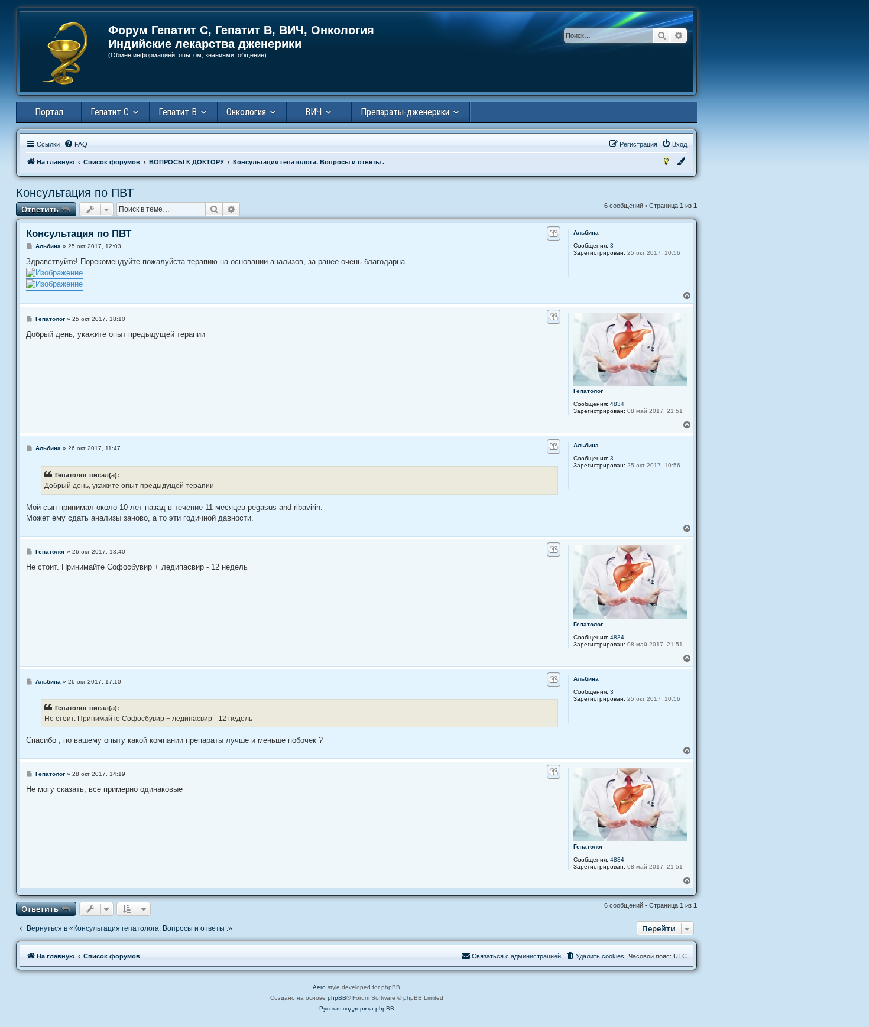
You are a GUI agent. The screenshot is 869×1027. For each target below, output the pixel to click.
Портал (49, 112)
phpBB (337, 997)
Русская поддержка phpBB (356, 1008)
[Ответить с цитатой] (553, 233)
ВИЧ (313, 112)
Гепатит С (109, 112)
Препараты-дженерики (405, 112)
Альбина (586, 232)
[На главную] (65, 53)
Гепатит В (177, 112)
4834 (617, 404)
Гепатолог (588, 391)
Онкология (246, 112)
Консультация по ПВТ (75, 192)
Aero (319, 987)
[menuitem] (75, 144)
